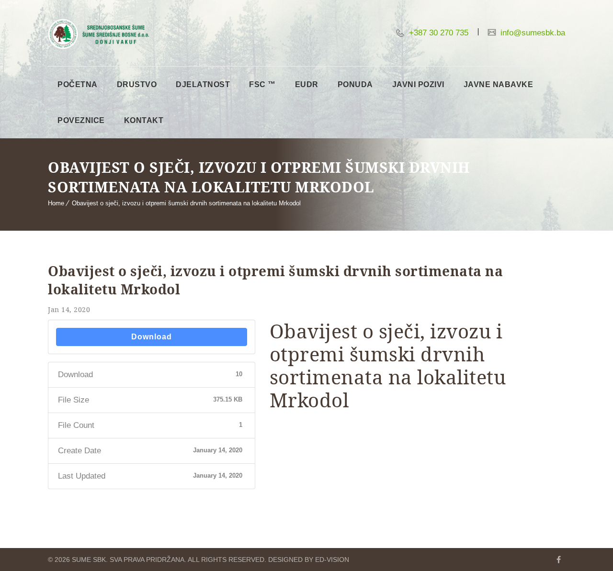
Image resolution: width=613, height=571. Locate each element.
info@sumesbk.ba (531, 32)
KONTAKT (144, 120)
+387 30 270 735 (437, 32)
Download (151, 337)
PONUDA (355, 84)
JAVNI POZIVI (418, 84)
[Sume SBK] (98, 34)
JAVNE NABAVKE (499, 84)
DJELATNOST (203, 84)
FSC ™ (262, 84)
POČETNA (77, 84)
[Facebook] (558, 559)
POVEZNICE (81, 120)
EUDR (306, 84)
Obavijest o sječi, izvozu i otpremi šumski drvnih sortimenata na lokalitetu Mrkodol (186, 203)
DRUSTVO (137, 84)
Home (56, 203)
